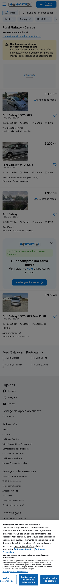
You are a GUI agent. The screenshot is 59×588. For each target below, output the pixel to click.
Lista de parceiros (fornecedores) (15, 572)
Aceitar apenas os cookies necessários (28, 579)
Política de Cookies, (24, 549)
